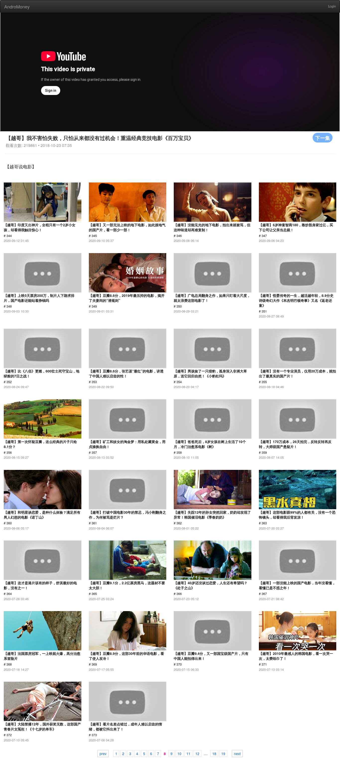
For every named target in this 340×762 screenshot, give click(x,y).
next (237, 753)
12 (197, 753)
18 (214, 753)
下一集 (322, 137)
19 (223, 753)
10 (179, 753)
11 (188, 753)
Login (332, 6)
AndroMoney (17, 6)
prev (103, 753)
